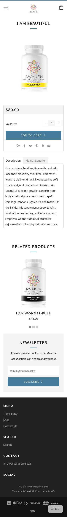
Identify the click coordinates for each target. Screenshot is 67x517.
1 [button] (30, 327)
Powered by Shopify (45, 491)
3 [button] (37, 327)
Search (7, 444)
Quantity (11, 123)
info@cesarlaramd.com (17, 463)
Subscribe (32, 381)
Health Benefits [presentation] (35, 160)
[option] (33, 66)
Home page (10, 413)
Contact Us (10, 426)
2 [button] (33, 327)
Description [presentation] (13, 160)
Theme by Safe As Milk (23, 491)
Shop (6, 419)
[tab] (13, 160)
